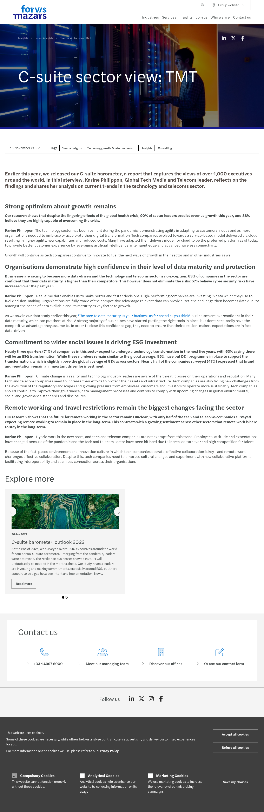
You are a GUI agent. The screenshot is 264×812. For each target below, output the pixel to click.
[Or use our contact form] (220, 657)
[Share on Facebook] (243, 38)
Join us (201, 17)
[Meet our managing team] (103, 657)
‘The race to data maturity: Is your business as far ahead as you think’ (134, 315)
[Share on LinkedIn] (224, 38)
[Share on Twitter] (233, 38)
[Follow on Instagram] (151, 699)
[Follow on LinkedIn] (131, 699)
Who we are (220, 17)
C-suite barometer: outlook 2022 (48, 541)
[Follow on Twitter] (141, 699)
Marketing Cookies (172, 775)
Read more (24, 583)
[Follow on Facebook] (161, 699)
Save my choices (235, 781)
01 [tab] (63, 597)
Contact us (242, 17)
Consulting (165, 148)
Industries (150, 17)
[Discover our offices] (161, 657)
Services (169, 17)
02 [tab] (66, 597)
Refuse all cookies (235, 747)
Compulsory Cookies (37, 775)
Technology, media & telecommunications (114, 148)
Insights (185, 17)
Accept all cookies (235, 734)
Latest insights (44, 38)
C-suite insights (72, 148)
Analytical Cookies (103, 775)
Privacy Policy (108, 750)
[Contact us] (44, 657)
